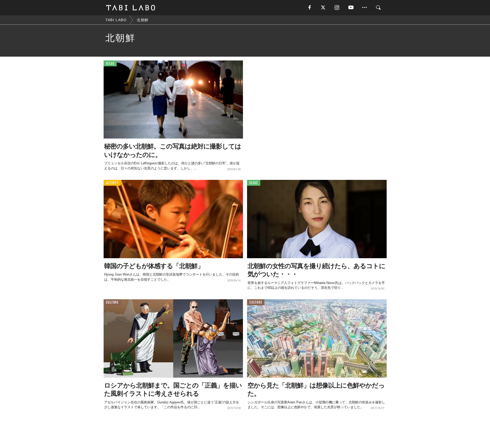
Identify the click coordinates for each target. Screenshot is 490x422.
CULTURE (112, 302)
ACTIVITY (112, 183)
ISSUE (110, 64)
